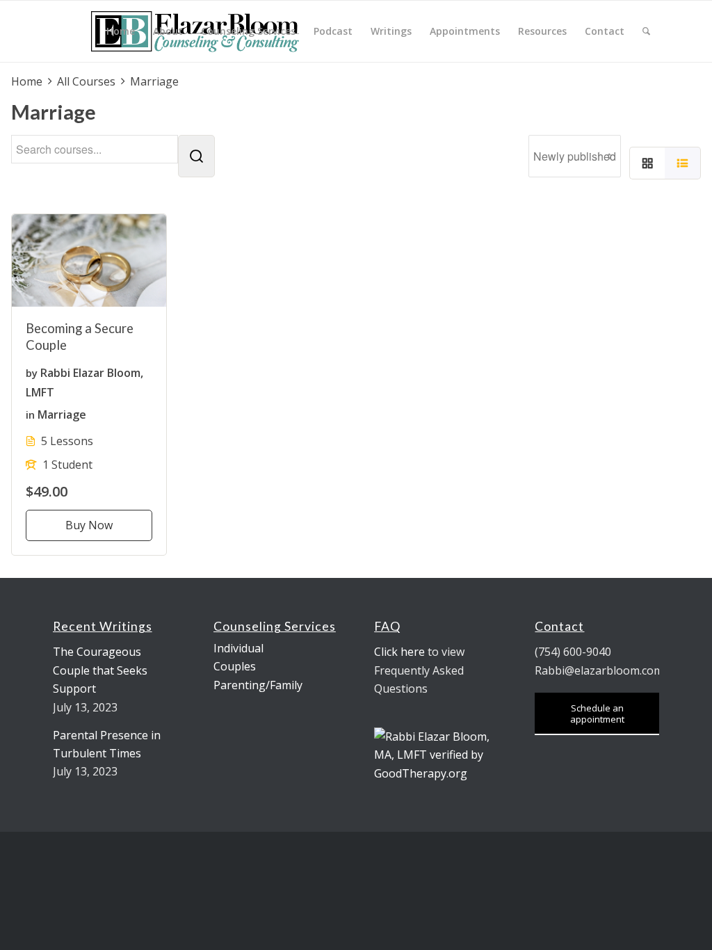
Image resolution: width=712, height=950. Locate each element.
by (32, 373)
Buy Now (89, 525)
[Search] (646, 31)
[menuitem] (120, 31)
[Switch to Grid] (647, 163)
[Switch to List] (683, 163)
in (30, 414)
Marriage (62, 413)
